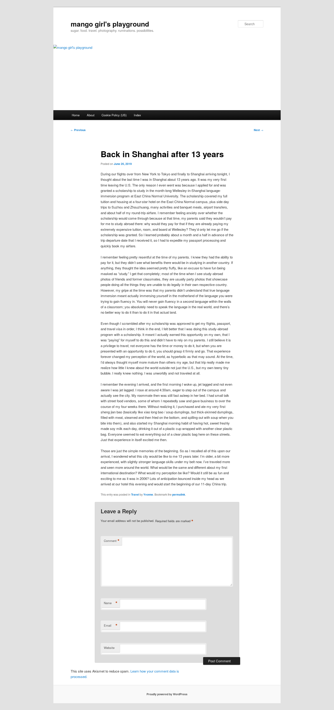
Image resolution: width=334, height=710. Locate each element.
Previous (78, 130)
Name (110, 603)
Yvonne (148, 494)
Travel (135, 494)
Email (110, 625)
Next (258, 130)
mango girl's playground (110, 24)
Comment (112, 540)
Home (76, 115)
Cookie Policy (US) (114, 115)
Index (137, 115)
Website (109, 647)
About (91, 115)
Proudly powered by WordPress (167, 694)
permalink (178, 494)
